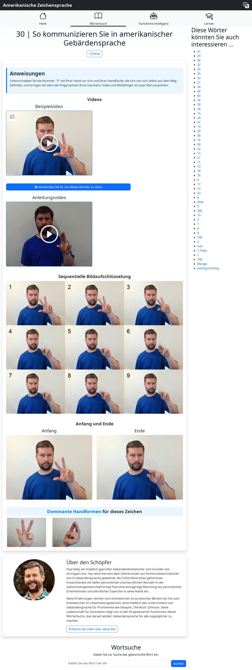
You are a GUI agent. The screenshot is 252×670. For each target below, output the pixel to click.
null (199, 246)
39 (199, 105)
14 (199, 189)
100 (199, 237)
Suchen (178, 664)
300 (199, 211)
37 (199, 122)
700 (199, 259)
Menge (202, 264)
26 (199, 109)
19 (199, 127)
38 (199, 135)
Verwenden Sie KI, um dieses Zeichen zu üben (70, 187)
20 (199, 131)
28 (199, 60)
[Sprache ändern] (246, 5)
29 (199, 56)
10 (199, 215)
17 (199, 184)
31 (199, 51)
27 (199, 82)
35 (199, 74)
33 (199, 78)
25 (199, 69)
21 (199, 158)
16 (199, 140)
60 (199, 96)
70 (199, 175)
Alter (200, 202)
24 (199, 118)
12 (199, 153)
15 (199, 113)
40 (199, 91)
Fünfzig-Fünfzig (208, 268)
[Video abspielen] (49, 143)
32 (199, 65)
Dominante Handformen (74, 511)
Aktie (96, 54)
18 (199, 171)
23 (199, 193)
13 (199, 166)
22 (199, 149)
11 (199, 162)
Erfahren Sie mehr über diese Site (92, 629)
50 (199, 144)
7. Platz (202, 251)
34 (199, 87)
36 (199, 100)
